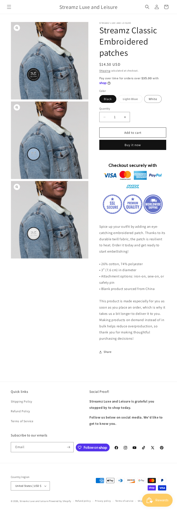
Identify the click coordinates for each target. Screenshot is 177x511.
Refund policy (83, 500)
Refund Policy (20, 411)
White (153, 99)
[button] (9, 7)
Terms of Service (22, 421)
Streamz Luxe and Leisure (34, 501)
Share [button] (108, 352)
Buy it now (133, 145)
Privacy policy (103, 500)
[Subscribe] (68, 447)
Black (108, 99)
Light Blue (132, 100)
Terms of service (124, 500)
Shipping (104, 70)
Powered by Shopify (60, 501)
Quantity (104, 108)
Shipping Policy (21, 401)
